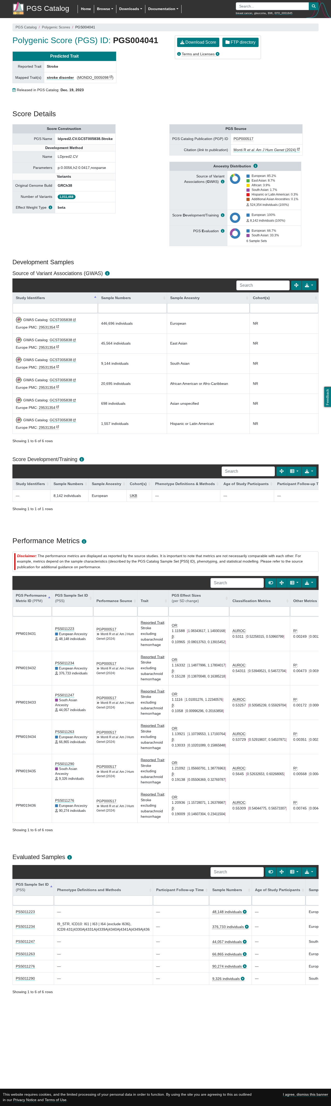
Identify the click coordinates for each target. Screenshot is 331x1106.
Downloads (129, 9)
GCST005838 (61, 320)
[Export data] (309, 285)
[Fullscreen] (296, 285)
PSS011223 (64, 629)
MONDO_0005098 (93, 77)
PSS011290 (64, 764)
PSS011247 (64, 695)
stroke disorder (60, 77)
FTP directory (242, 42)
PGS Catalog (26, 27)
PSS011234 (64, 663)
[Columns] (294, 471)
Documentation (161, 9)
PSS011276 (64, 800)
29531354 (47, 327)
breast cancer (244, 13)
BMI (270, 13)
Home (86, 9)
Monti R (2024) (265, 150)
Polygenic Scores (56, 27)
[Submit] (314, 6)
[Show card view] (270, 583)
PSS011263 (64, 732)
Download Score (200, 42)
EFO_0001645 (283, 13)
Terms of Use (55, 1100)
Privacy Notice (24, 1100)
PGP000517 (243, 139)
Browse (103, 9)
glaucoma (260, 13)
